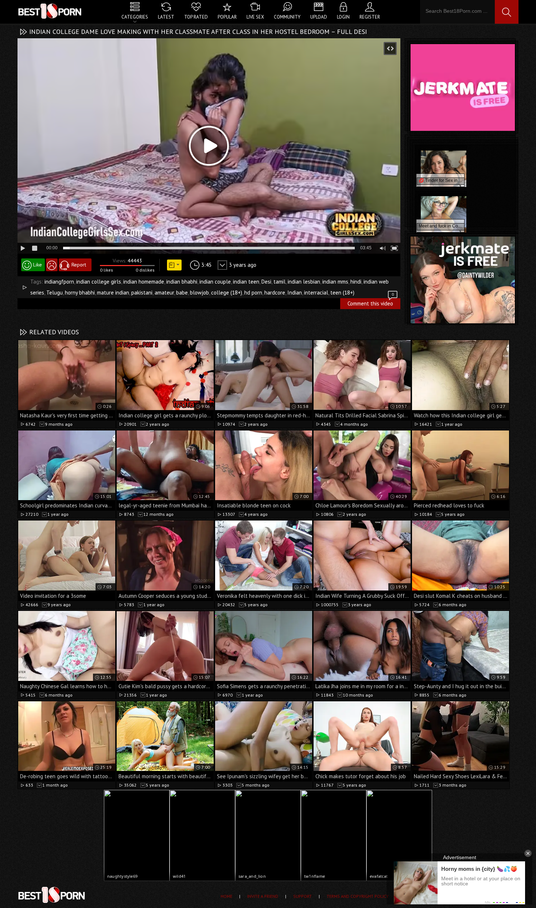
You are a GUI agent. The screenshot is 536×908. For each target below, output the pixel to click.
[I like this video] (33, 264)
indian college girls (98, 281)
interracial (316, 292)
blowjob (199, 292)
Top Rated (196, 17)
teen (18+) (342, 292)
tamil (279, 281)
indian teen (246, 281)
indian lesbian (304, 281)
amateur (164, 292)
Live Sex (255, 17)
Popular (227, 17)
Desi (266, 281)
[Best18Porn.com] (50, 11)
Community (287, 17)
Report (78, 264)
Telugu (54, 292)
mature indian (113, 292)
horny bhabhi (80, 292)
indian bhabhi (181, 281)
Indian (294, 292)
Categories (134, 17)
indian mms (335, 281)
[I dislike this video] (52, 264)
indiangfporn (59, 281)
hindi (355, 281)
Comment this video (370, 302)
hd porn (253, 292)
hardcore (274, 292)
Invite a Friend (262, 896)
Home (226, 896)
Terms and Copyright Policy (358, 896)
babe (182, 292)
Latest (166, 17)
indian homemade (143, 281)
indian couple (215, 281)
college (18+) (226, 292)
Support (302, 896)
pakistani (141, 292)
